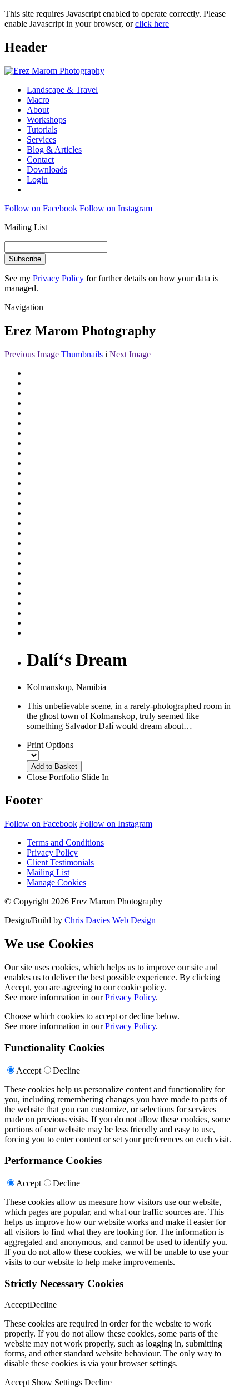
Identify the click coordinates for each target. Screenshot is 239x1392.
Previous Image (31, 354)
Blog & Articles (54, 149)
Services (41, 139)
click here (152, 23)
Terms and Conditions (65, 842)
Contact (40, 159)
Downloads (47, 169)
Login (37, 179)
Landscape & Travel (62, 89)
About (38, 109)
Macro (38, 99)
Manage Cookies (56, 882)
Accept (28, 1070)
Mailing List (48, 872)
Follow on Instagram (115, 208)
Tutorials (42, 129)
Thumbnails (82, 354)
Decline (66, 1070)
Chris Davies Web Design (110, 920)
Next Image (130, 354)
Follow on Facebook (40, 208)
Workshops (46, 119)
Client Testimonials (60, 862)
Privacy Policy (58, 278)
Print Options (50, 745)
